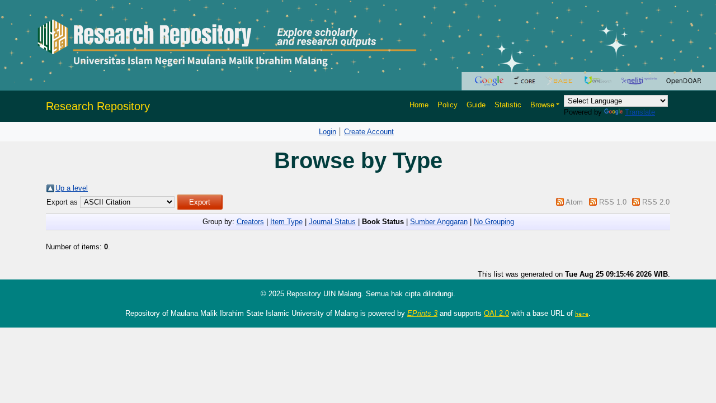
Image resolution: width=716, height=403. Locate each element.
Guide (476, 105)
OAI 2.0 (496, 313)
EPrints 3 (422, 313)
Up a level (71, 188)
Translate (640, 112)
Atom (574, 202)
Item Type (286, 221)
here (581, 313)
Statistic (507, 105)
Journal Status (332, 221)
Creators (250, 221)
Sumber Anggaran (439, 221)
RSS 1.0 (612, 202)
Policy (447, 105)
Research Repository (98, 106)
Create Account (369, 131)
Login (327, 131)
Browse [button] (542, 105)
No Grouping (494, 221)
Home (418, 105)
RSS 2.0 (656, 202)
